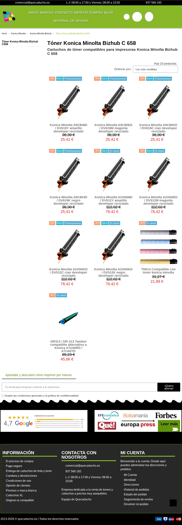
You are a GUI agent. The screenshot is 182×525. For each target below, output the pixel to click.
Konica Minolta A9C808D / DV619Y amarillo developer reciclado (68, 128)
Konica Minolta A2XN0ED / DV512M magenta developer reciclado (158, 200)
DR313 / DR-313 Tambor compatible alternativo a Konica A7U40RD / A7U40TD (68, 346)
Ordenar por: (123, 69)
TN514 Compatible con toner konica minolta (158, 270)
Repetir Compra (88, 12)
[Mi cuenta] (137, 17)
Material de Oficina (70, 21)
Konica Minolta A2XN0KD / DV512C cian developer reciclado (68, 272)
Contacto (64, 12)
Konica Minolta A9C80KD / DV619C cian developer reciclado (158, 128)
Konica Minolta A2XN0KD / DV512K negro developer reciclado (113, 272)
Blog (108, 12)
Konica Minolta (18, 33)
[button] (127, 17)
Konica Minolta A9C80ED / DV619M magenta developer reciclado (113, 128)
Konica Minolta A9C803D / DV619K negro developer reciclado (68, 200)
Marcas (46, 12)
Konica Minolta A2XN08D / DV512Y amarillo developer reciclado (113, 200)
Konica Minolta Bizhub (41, 33)
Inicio (33, 12)
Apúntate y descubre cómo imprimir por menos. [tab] (39, 375)
